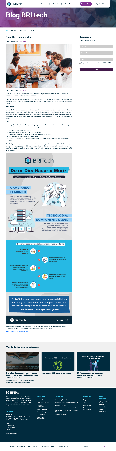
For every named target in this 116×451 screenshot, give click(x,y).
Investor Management (43, 409)
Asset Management (60, 405)
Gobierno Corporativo (102, 410)
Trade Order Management (41, 418)
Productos (33, 4)
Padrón (32, 30)
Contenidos (56, 4)
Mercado (23, 30)
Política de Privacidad (47, 446)
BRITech (13, 30)
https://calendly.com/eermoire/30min (17, 331)
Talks (84, 402)
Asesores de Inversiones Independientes (66, 408)
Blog (84, 400)
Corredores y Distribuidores (62, 400)
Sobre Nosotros (69, 4)
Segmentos (44, 4)
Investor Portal (41, 400)
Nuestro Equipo (103, 407)
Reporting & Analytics (43, 402)
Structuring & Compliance (40, 406)
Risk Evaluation (41, 414)
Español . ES (100, 4)
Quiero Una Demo (86, 4)
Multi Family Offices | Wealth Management (66, 402)
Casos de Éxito (87, 405)
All (7, 30)
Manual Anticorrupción (87, 408)
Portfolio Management (43, 412)
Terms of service (63, 446)
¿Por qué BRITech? (104, 402)
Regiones (101, 404)
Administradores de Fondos (62, 414)
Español (86, 446)
